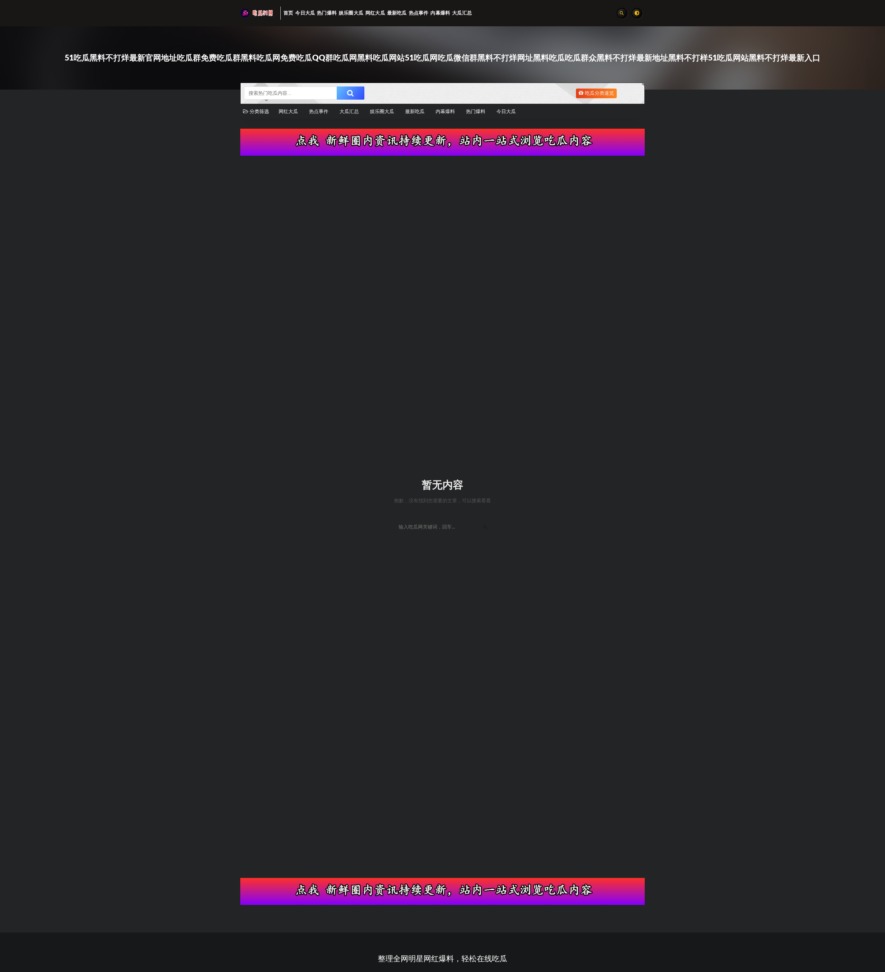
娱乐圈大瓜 (382, 111)
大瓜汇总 (349, 111)
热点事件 (318, 111)
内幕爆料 (445, 111)
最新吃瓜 (415, 111)
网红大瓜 (288, 111)
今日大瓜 (506, 111)
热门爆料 (475, 111)
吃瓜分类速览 (599, 93)
